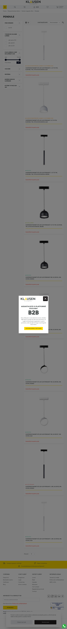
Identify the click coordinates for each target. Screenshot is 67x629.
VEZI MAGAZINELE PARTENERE (33, 328)
